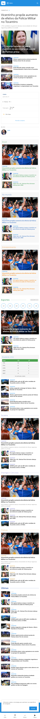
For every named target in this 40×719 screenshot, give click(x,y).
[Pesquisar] (37, 3)
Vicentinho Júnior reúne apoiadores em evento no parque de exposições (24, 76)
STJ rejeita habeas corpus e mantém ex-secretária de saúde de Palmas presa (24, 175)
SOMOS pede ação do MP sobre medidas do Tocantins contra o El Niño (22, 382)
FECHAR (33, 708)
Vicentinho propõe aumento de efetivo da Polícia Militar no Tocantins (19, 18)
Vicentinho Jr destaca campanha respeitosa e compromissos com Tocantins (25, 85)
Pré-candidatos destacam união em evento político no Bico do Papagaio (24, 684)
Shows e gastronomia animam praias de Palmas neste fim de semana (25, 59)
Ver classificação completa (20, 376)
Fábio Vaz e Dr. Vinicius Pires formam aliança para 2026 (24, 184)
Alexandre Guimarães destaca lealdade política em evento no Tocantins (22, 676)
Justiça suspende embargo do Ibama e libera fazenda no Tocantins (23, 388)
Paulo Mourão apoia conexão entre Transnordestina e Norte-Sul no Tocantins (25, 68)
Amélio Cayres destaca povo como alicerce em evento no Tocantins (25, 668)
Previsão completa (20, 120)
